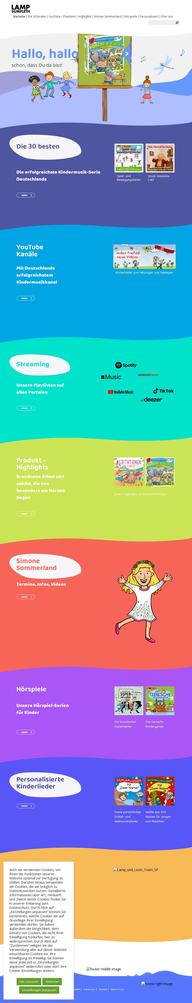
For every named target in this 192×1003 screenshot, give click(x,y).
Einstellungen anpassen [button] (39, 990)
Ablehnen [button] (52, 981)
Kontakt (103, 989)
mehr (25, 195)
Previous (83, 53)
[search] (177, 22)
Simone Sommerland (108, 16)
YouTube (55, 16)
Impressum (89, 989)
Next (126, 53)
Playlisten (69, 16)
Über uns (167, 16)
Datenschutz (117, 989)
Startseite (19, 16)
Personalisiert (149, 16)
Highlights (84, 16)
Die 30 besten (37, 16)
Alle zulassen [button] (28, 981)
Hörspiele (130, 16)
